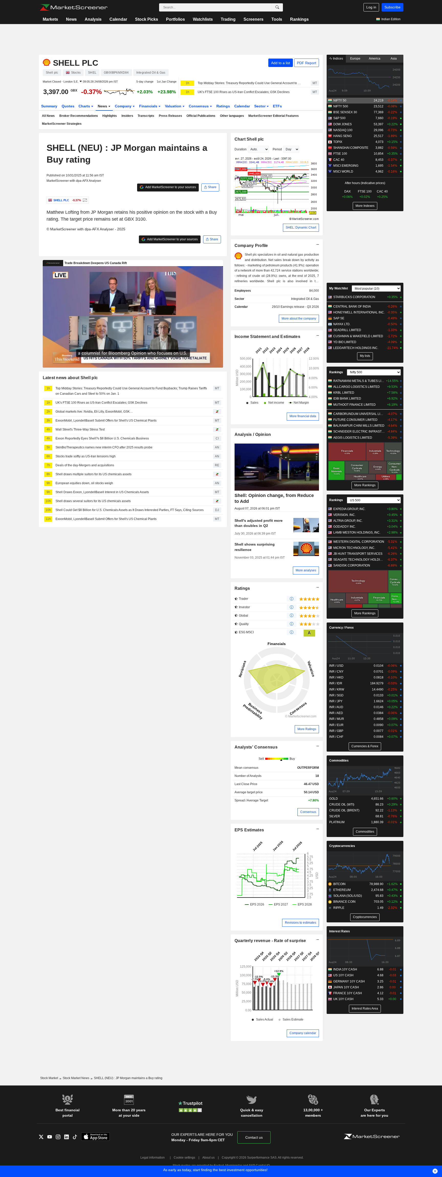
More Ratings (306, 729)
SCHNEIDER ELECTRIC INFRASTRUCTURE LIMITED (359, 431)
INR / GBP (336, 731)
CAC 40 (338, 160)
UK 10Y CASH (343, 999)
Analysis (93, 19)
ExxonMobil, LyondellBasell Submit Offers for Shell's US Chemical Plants (106, 420)
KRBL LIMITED (343, 392)
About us (208, 1157)
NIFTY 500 (340, 106)
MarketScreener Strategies (62, 124)
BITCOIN (339, 884)
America (374, 58)
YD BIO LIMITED (344, 342)
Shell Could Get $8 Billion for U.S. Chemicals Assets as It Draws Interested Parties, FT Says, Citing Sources (130, 510)
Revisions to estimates (300, 922)
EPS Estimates (249, 830)
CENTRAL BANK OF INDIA (352, 306)
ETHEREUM (342, 890)
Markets (50, 19)
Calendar (118, 19)
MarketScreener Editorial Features (273, 116)
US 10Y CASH (343, 975)
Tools (276, 19)
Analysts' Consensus (256, 747)
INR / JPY (335, 701)
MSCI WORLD (343, 171)
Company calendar (303, 1033)
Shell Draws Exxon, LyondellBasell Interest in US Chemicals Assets (102, 492)
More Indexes (365, 206)
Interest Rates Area (365, 1008)
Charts (85, 106)
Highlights (109, 116)
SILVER (334, 816)
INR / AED (336, 713)
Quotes (68, 106)
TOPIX (337, 142)
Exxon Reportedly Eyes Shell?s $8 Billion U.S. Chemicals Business (102, 438)
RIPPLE (338, 908)
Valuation (173, 106)
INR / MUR (336, 719)
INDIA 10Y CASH (345, 969)
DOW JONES (342, 124)
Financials (148, 106)
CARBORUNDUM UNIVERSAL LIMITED (359, 414)
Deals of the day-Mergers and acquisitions (85, 465)
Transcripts (146, 116)
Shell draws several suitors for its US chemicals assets (93, 501)
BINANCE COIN (344, 901)
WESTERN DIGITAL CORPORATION (358, 542)
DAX (347, 191)
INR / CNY (336, 671)
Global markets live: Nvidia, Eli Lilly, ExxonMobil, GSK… (94, 411)
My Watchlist (338, 288)
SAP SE (338, 318)
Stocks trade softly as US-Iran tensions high (86, 456)
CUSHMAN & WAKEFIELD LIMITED (358, 336)
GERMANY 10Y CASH (349, 981)
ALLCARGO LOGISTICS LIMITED (356, 387)
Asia (394, 58)
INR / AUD (336, 707)
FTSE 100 (340, 153)
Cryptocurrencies (342, 846)
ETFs (277, 106)
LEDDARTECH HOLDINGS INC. (355, 348)
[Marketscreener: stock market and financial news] (73, 7)
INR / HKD (336, 677)
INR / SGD (336, 695)
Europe (355, 58)
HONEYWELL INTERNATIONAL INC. (359, 312)
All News (48, 116)
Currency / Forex (341, 627)
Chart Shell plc (249, 139)
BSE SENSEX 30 (345, 112)
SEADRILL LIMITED (347, 330)
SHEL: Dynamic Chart (301, 227)
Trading (228, 19)
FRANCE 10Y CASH (347, 993)
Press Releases (170, 116)
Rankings (299, 19)
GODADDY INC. (344, 526)
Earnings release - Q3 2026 (300, 307)
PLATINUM (337, 822)
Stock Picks (146, 19)
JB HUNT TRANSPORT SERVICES (357, 554)
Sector (260, 106)
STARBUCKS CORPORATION (354, 297)
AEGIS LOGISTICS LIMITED (352, 437)
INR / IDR (335, 683)
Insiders (127, 116)
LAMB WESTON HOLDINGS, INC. (356, 532)
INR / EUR (336, 725)
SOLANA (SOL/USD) (347, 896)
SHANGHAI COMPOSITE (350, 148)
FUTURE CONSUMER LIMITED (355, 420)
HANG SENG (342, 136)
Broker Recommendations (78, 116)
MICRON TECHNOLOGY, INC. (354, 548)
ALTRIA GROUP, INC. (348, 521)
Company (123, 106)
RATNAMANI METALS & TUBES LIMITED (359, 381)
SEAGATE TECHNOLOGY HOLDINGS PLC (359, 559)
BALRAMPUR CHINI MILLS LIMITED (358, 425)
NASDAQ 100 (342, 130)
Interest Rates (339, 931)
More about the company (299, 318)
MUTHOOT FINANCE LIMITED (354, 404)
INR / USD (336, 665)
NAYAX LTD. (341, 324)
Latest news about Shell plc (70, 378)
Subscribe (392, 7)
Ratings (223, 106)
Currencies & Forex (364, 746)
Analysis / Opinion (253, 434)
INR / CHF (336, 737)
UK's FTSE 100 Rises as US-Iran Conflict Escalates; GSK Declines (244, 92)
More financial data (303, 416)
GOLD (333, 798)
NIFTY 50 (339, 100)
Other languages (232, 116)
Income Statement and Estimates (268, 336)
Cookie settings (184, 1157)
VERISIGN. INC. (344, 515)
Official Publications (200, 116)
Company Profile (251, 245)
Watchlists (203, 19)
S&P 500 (339, 118)
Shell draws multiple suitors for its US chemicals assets (93, 474)
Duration (241, 149)
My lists (365, 356)
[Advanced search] (277, 7)
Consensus (199, 106)
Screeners (253, 19)
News (71, 19)
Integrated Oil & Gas (305, 299)
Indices (337, 58)
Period (277, 149)
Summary (49, 106)
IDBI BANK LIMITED (347, 398)
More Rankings (364, 485)
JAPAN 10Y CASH (346, 987)
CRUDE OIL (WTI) (341, 804)
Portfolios (175, 19)
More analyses (306, 570)
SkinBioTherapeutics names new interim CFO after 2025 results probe (104, 447)
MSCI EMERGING (345, 165)
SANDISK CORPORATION (351, 565)
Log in (371, 7)
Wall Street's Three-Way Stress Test (80, 429)
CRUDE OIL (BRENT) (344, 810)
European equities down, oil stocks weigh (84, 483)
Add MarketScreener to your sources (170, 187)
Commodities (339, 760)
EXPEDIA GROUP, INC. (349, 509)
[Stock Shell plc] (84, 200)
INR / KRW (336, 689)
